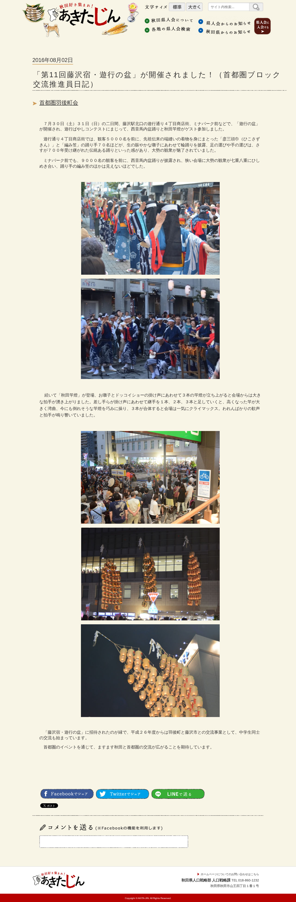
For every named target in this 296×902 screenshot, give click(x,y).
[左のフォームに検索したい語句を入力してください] (256, 7)
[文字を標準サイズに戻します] (177, 7)
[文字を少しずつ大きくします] (194, 7)
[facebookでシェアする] (67, 797)
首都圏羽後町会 (58, 102)
